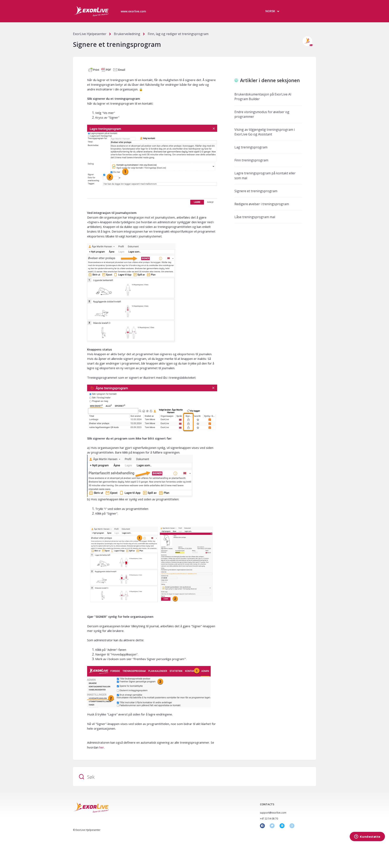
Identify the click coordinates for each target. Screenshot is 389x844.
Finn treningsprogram (251, 160)
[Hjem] (91, 11)
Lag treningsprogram (250, 147)
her (101, 747)
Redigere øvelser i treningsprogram (261, 204)
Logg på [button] (301, 11)
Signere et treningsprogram (255, 191)
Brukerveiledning (127, 34)
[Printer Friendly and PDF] (106, 69)
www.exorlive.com (133, 11)
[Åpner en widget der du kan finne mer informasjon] (367, 837)
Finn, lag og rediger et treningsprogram (178, 34)
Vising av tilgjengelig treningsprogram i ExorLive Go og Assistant (264, 131)
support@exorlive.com (273, 812)
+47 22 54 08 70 (269, 818)
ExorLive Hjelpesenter (89, 34)
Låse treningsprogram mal (254, 217)
